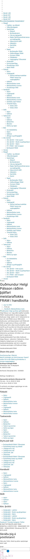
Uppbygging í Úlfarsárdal (18, 59)
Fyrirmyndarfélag (12, 63)
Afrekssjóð (10, 61)
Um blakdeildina (12, 130)
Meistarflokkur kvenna (10, 403)
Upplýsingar (10, 29)
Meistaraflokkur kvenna (14, 85)
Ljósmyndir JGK (8, 452)
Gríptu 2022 (14, 107)
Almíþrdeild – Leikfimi (10, 510)
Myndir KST (7, 15)
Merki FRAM (10, 67)
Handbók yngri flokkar (14, 101)
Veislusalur (6, 454)
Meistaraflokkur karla (13, 83)
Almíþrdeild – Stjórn (9, 514)
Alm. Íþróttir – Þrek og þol (15, 140)
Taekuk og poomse (9, 426)
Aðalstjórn (13, 43)
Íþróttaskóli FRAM (12, 148)
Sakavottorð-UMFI (16, 41)
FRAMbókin (13, 57)
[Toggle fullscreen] (7, 556)
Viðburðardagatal (12, 27)
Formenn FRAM (15, 55)
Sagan (9, 49)
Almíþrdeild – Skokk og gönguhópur (14, 512)
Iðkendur (9, 124)
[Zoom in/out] (11, 556)
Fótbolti (5, 69)
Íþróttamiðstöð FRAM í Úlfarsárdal (14, 444)
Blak (4, 128)
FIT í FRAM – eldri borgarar (15, 146)
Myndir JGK (7, 13)
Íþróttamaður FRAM (16, 51)
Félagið (5, 23)
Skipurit (12, 31)
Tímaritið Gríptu (11, 103)
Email (1, 546)
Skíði (4, 110)
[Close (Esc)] (1, 556)
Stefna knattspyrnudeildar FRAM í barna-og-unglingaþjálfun (18, 77)
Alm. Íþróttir (7, 138)
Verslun (5, 150)
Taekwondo (7, 116)
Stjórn (8, 71)
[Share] (4, 556)
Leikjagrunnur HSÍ (8, 448)
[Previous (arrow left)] (1, 558)
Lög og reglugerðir (16, 35)
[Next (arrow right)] (4, 558)
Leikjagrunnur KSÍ (8, 450)
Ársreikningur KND (12, 87)
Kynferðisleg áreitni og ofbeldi (12, 446)
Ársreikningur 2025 (13, 65)
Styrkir (12, 47)
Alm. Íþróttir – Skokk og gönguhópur (18, 142)
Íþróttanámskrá (15, 33)
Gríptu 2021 (13, 105)
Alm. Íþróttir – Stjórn (13, 144)
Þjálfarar (9, 81)
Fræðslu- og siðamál (13, 25)
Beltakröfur (10, 122)
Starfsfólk (13, 45)
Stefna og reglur (12, 126)
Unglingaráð (10, 73)
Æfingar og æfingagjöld (14, 136)
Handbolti (6, 89)
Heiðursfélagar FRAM (16, 53)
